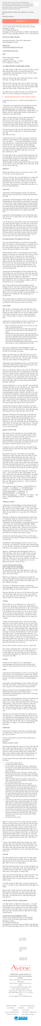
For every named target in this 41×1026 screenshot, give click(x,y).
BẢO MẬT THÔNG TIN (29, 1012)
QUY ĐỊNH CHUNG (28, 1014)
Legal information (12, 1012)
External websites (27, 1006)
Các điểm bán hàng (22, 939)
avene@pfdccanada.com (10, 51)
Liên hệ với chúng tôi (23, 959)
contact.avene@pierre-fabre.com (13, 47)
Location (25, 1010)
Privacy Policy (12, 1014)
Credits (15, 1010)
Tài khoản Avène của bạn (23, 949)
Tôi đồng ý (20, 21)
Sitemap (21, 1008)
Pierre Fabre (11, 1006)
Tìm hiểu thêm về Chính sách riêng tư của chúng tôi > (17, 13)
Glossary (10, 1008)
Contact (31, 1008)
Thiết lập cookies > (8, 16)
